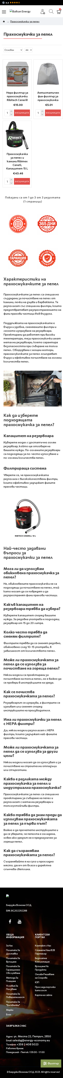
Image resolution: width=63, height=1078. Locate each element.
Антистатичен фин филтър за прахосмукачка (48, 96)
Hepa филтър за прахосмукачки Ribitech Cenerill (17, 96)
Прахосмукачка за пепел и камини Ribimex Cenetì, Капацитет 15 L (17, 161)
